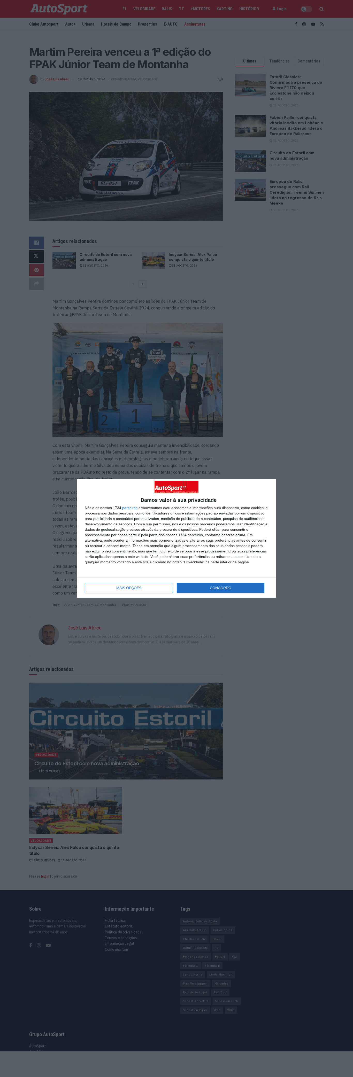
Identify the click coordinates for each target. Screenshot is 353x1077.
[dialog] (176, 538)
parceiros (129, 508)
